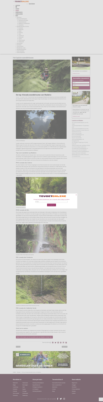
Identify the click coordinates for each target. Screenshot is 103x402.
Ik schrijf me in (51, 205)
